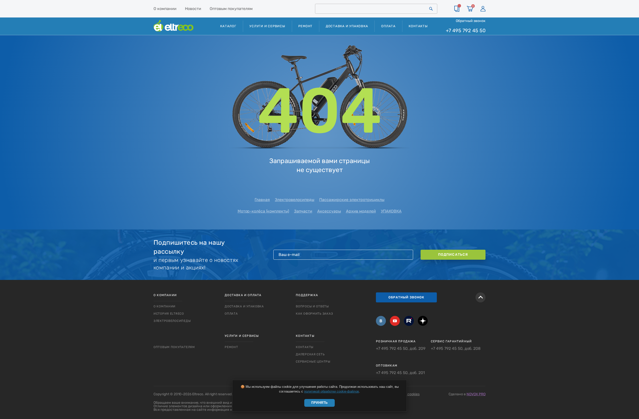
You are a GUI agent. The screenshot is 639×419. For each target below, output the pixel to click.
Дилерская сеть (310, 354)
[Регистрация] (482, 8)
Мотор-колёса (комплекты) (263, 211)
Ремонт (305, 26)
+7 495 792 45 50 (465, 30)
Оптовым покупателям (231, 8)
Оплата (388, 26)
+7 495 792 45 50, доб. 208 (455, 349)
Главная (262, 199)
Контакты (418, 26)
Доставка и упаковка (347, 26)
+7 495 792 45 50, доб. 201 (400, 373)
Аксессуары (329, 211)
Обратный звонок (470, 21)
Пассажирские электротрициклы (351, 199)
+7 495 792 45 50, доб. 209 (400, 349)
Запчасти (303, 211)
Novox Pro (476, 394)
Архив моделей (361, 211)
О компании (165, 8)
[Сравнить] (456, 9)
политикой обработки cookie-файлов (331, 391)
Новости (193, 8)
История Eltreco (169, 313)
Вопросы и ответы (312, 306)
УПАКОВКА (391, 211)
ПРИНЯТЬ (319, 403)
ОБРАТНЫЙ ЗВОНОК (406, 297)
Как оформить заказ (314, 313)
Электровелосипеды (294, 199)
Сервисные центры (313, 361)
